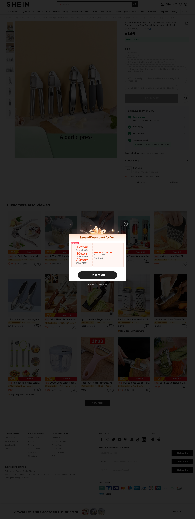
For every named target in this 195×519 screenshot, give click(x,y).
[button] (125, 224)
